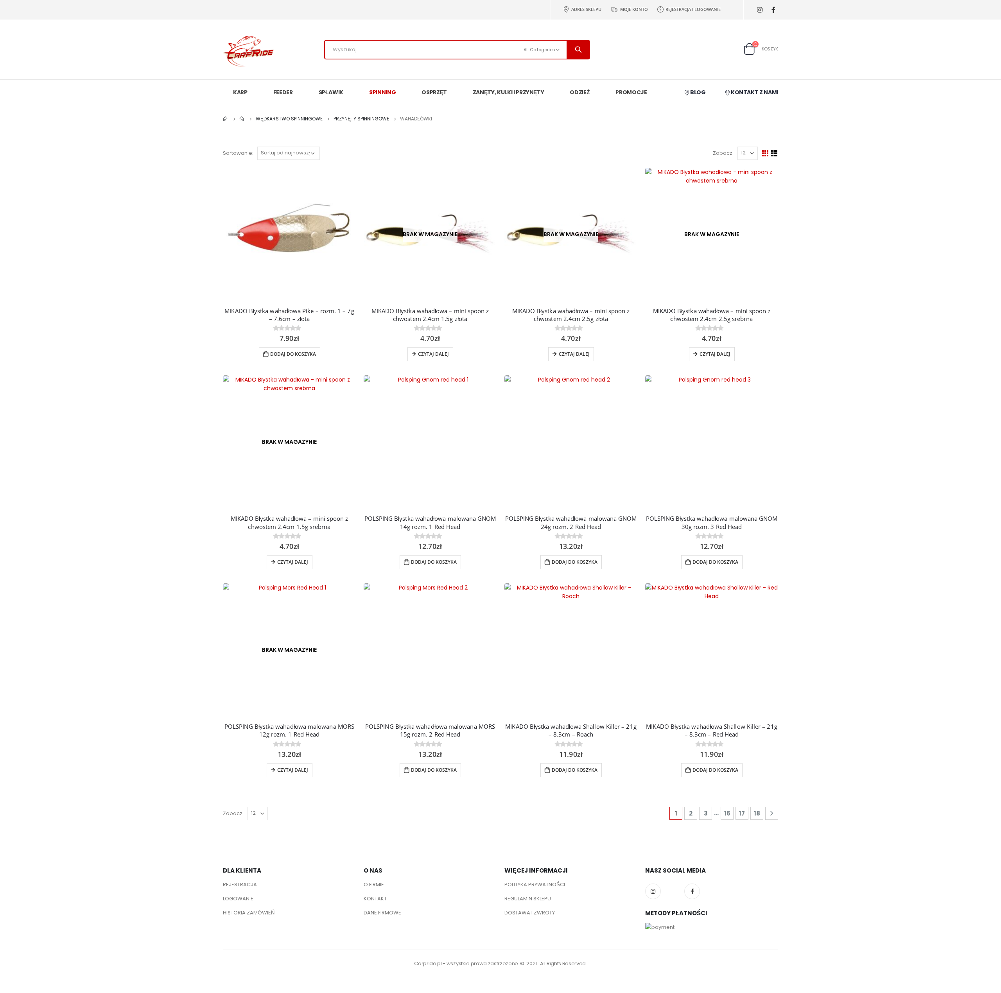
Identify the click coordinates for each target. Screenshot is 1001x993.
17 (742, 813)
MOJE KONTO (634, 9)
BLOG (697, 92)
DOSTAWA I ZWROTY (529, 912)
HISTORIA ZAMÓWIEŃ (248, 912)
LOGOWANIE (238, 898)
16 (727, 813)
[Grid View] (765, 153)
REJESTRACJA (240, 884)
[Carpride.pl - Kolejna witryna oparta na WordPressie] (248, 51)
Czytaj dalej (433, 354)
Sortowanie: (238, 153)
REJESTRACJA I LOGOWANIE (693, 9)
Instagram (653, 891)
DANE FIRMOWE (382, 912)
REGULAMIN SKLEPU (527, 898)
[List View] (774, 153)
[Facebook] (773, 10)
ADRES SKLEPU (586, 9)
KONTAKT (375, 898)
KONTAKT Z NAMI (754, 92)
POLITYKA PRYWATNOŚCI (534, 884)
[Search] (578, 50)
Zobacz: (723, 153)
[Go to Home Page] (225, 119)
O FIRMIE (374, 884)
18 (757, 813)
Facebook (692, 891)
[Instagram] (759, 10)
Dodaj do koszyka (293, 354)
